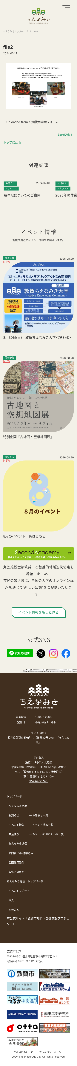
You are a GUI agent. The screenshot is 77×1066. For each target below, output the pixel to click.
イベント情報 (16, 824)
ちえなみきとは (18, 805)
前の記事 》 (66, 135)
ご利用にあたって (23, 1052)
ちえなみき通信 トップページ (25, 881)
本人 (11, 900)
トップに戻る (12, 142)
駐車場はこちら (38, 781)
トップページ (14, 796)
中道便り (14, 834)
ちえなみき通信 (18, 843)
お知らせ (14, 815)
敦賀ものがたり (18, 871)
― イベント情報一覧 (41, 824)
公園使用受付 (16, 862)
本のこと (14, 909)
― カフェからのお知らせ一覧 (46, 834)
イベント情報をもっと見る (38, 612)
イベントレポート (19, 890)
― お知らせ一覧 (38, 815)
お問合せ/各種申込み (21, 853)
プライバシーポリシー (51, 1052)
